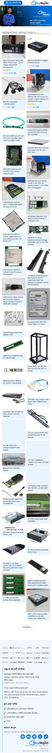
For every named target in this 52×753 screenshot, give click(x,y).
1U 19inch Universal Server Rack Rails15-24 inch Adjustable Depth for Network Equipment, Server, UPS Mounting (38, 280)
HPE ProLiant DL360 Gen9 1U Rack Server (37, 679)
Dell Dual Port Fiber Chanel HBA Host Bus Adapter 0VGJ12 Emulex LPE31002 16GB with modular (13, 300)
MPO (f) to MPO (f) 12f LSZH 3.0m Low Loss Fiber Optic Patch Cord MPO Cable (13, 138)
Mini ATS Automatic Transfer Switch (10, 103)
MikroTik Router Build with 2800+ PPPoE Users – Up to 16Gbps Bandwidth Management (13, 64)
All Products (15, 3)
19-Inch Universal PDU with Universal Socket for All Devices (38, 435)
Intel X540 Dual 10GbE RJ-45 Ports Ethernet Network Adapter (13, 664)
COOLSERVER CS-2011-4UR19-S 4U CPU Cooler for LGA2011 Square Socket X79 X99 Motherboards (38, 98)
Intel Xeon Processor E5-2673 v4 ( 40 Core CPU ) (12, 696)
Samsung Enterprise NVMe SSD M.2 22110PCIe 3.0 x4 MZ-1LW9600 (38, 132)
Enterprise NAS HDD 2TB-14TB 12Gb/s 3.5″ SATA (37, 323)
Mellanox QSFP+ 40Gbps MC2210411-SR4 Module (12, 382)
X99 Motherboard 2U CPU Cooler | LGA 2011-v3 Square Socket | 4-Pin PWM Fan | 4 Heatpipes (38, 184)
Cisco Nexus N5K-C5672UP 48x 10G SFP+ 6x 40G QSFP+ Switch (38, 488)
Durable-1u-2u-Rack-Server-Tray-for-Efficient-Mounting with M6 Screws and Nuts (12, 566)
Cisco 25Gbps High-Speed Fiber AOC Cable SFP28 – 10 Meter (13, 631)
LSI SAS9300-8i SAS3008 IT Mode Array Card (37, 648)
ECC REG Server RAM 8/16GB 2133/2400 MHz (11, 599)
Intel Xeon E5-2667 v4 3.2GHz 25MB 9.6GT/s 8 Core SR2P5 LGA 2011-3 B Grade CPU (12, 237)
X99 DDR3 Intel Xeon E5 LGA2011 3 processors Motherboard (12, 171)
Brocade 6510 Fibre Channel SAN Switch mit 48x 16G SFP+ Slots (38, 150)
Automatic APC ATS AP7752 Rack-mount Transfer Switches (13, 414)
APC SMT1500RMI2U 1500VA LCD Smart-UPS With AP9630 (38, 462)
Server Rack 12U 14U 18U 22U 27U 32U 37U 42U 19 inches (37, 368)
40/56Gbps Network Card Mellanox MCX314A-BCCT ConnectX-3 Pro (37, 218)
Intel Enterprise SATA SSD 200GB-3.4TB (12, 334)
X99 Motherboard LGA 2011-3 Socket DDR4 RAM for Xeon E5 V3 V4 (12, 204)
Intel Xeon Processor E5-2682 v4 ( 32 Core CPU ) (37, 710)
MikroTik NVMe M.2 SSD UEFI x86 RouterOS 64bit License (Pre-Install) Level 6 (38, 583)
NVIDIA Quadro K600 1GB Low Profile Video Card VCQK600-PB (12, 501)
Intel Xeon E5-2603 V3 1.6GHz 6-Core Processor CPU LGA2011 (12, 272)
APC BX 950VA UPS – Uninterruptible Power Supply (11, 447)
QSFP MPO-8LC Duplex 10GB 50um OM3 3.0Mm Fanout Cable (38, 402)
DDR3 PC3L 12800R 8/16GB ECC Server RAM (13, 357)
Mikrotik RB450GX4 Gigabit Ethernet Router (38, 62)
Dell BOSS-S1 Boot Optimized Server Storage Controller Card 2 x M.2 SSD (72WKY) (38, 241)
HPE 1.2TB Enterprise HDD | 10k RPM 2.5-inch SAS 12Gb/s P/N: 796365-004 (38, 616)
